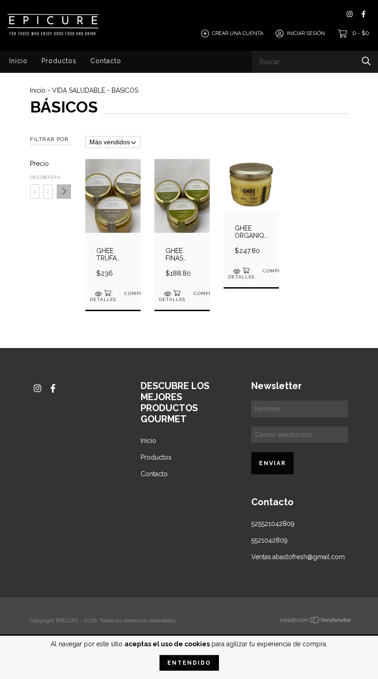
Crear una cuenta (237, 33)
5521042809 (269, 540)
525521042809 (273, 523)
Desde (34, 177)
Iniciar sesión (306, 33)
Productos (59, 61)
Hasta (48, 177)
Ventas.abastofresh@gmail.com (298, 557)
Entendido (189, 663)
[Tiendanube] (316, 621)
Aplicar (64, 191)
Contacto (105, 61)
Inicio (18, 61)
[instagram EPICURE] (349, 14)
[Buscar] (366, 61)
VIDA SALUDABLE (78, 90)
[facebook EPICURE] (363, 14)
